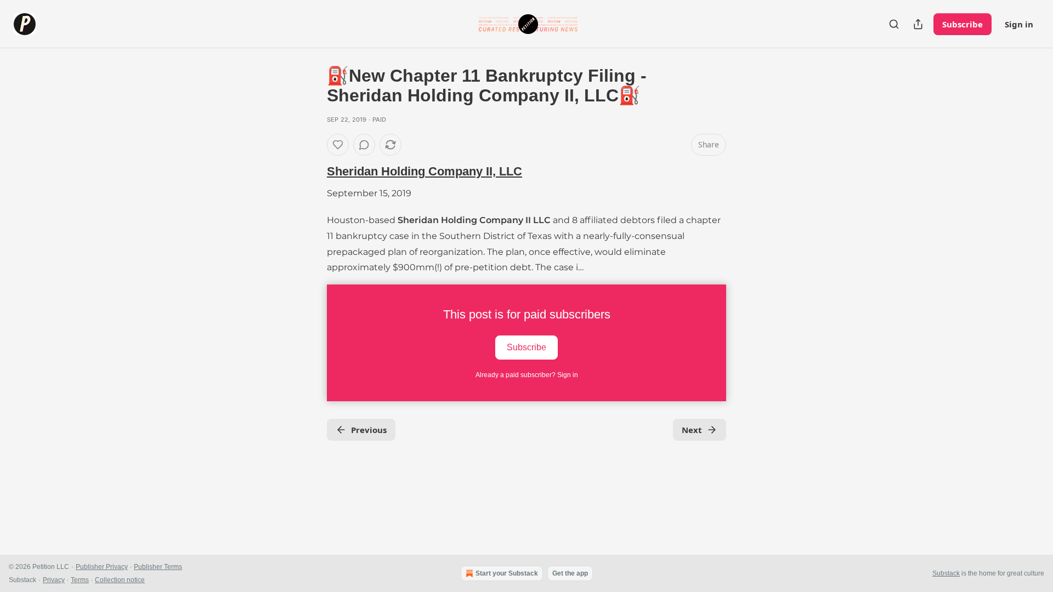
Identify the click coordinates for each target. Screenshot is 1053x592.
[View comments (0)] (364, 145)
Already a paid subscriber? (526, 375)
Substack (946, 573)
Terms (80, 580)
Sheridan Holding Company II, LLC (424, 171)
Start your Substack (506, 573)
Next (692, 429)
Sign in (1019, 24)
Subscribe (962, 24)
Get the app (570, 573)
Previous (369, 429)
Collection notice (120, 580)
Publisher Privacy (102, 567)
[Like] (338, 145)
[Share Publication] (918, 24)
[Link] (311, 171)
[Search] (894, 24)
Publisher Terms (158, 567)
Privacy (54, 580)
